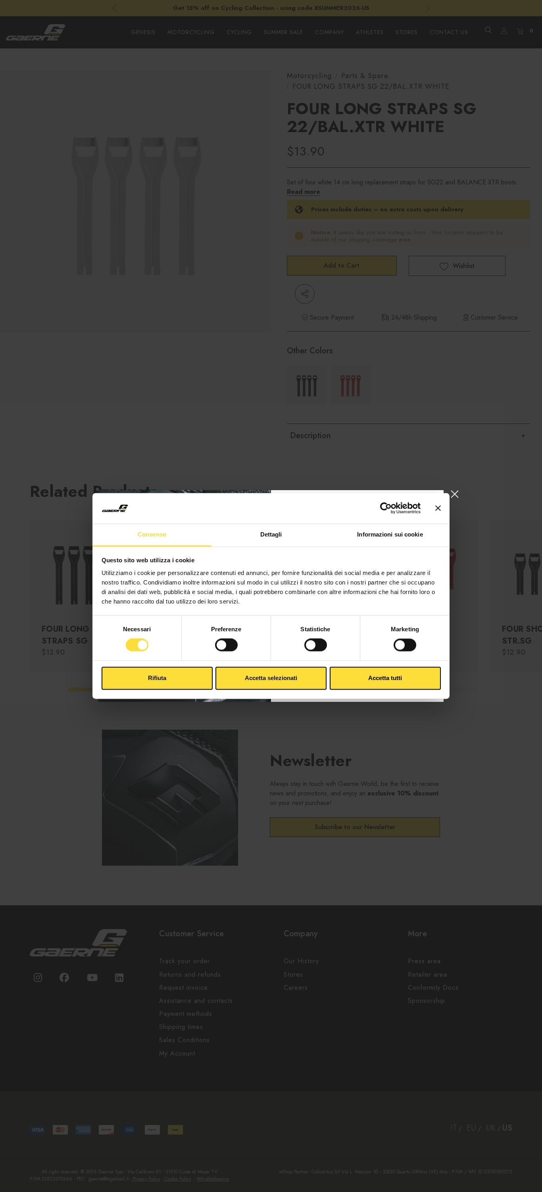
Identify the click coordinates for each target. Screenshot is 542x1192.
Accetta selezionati (271, 678)
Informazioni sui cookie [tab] (390, 534)
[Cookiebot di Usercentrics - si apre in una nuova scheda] (386, 508)
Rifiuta (157, 678)
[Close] (454, 494)
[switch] (226, 645)
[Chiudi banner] (438, 508)
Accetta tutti (385, 678)
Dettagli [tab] (271, 534)
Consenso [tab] (152, 534)
